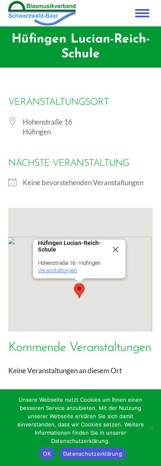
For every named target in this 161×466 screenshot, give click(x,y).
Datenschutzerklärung (92, 453)
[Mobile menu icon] (142, 13)
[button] (79, 291)
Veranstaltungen (57, 270)
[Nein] (151, 428)
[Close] (115, 249)
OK (47, 453)
